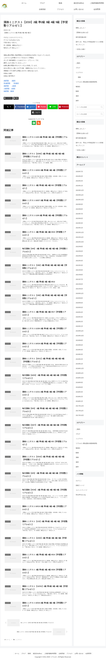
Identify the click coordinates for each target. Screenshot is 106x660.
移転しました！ (81, 28)
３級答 (14, 86)
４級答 (13, 88)
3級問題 (6, 86)
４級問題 (6, 88)
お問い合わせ (79, 653)
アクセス (69, 653)
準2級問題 (7, 83)
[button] (36, 112)
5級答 (12, 91)
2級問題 (6, 80)
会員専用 (88, 653)
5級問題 (6, 91)
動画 (29, 653)
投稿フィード (80, 485)
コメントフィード (81, 490)
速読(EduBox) (37, 653)
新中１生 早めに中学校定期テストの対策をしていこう (89, 43)
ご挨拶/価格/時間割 (50, 653)
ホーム (17, 653)
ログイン (79, 481)
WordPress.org (81, 495)
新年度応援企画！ (81, 37)
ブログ (23, 653)
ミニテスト (9, 98)
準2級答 (16, 83)
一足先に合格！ (81, 49)
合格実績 (61, 653)
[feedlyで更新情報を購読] (34, 123)
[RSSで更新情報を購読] (39, 123)
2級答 (13, 80)
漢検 (17, 98)
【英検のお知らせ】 (82, 32)
